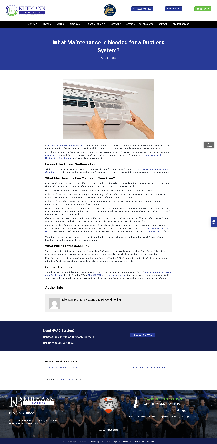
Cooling (60, 24)
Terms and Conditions (144, 441)
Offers (129, 24)
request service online (116, 275)
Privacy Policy (93, 441)
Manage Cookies (108, 441)
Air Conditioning (64, 379)
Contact (163, 24)
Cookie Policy (122, 441)
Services (141, 416)
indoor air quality (154, 231)
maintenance (51, 155)
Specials (164, 416)
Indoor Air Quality (95, 24)
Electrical (75, 24)
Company (32, 24)
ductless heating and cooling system (65, 145)
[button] (38, 24)
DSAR (131, 441)
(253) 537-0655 (64, 343)
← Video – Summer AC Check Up (61, 367)
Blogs (186, 416)
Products (153, 416)
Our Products (146, 24)
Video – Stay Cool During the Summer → (152, 367)
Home (131, 416)
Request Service (181, 24)
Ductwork (115, 24)
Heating (47, 24)
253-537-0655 (95, 275)
